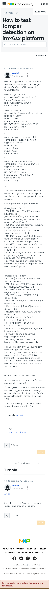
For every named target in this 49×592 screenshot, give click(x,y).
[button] (27, 75)
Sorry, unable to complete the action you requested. (22, 584)
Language (40, 12)
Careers (20, 549)
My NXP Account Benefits (30, 552)
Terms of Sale (33, 565)
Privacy (13, 565)
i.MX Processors (11, 12)
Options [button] (40, 55)
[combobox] (24, 44)
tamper (23, 432)
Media (43, 549)
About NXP (8, 549)
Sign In (44, 4)
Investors (32, 549)
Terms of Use (22, 565)
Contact (10, 552)
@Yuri (7, 493)
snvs (16, 432)
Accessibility (26, 568)
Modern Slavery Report (11, 568)
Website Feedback (39, 568)
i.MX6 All (19, 415)
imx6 (10, 432)
